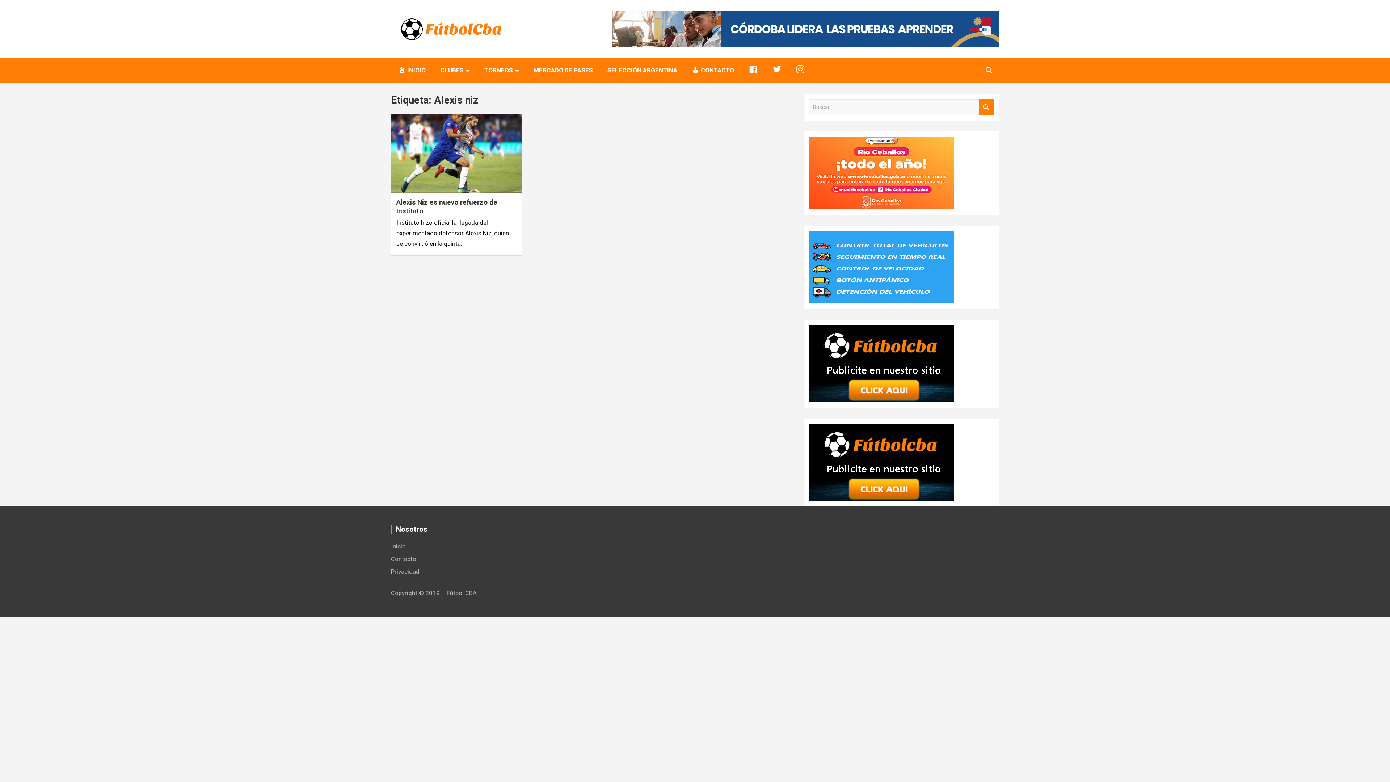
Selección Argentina (642, 70)
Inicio (398, 546)
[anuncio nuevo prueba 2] (881, 330)
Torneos (498, 70)
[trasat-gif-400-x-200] (881, 236)
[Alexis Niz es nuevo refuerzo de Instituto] (456, 153)
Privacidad (405, 571)
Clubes (452, 70)
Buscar (986, 107)
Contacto (403, 559)
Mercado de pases (563, 70)
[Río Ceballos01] (881, 142)
